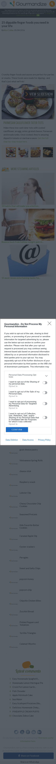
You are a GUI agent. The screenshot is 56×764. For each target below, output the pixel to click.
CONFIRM (17, 430)
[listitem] (28, 376)
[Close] (50, 324)
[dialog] (28, 382)
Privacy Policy (44, 440)
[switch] (45, 382)
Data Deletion (12, 440)
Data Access (28, 440)
